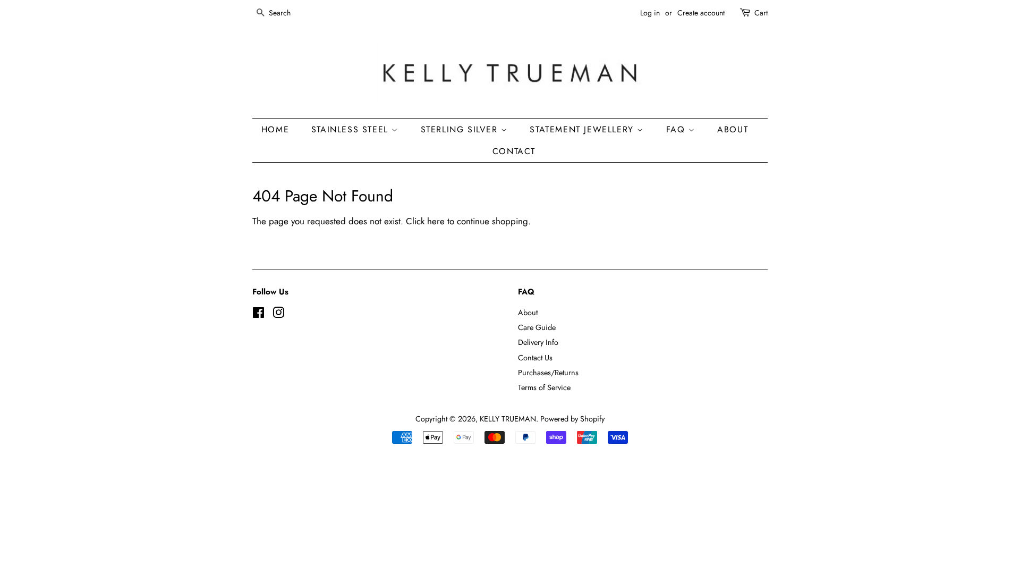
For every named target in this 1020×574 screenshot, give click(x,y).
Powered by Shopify (572, 418)
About (528, 312)
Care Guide (537, 327)
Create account (701, 12)
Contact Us (535, 357)
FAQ (677, 129)
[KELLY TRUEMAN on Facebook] (258, 314)
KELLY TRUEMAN (508, 418)
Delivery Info (538, 342)
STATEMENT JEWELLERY (583, 129)
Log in (650, 12)
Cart (761, 12)
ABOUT (732, 129)
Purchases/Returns (548, 372)
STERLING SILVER (461, 129)
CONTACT (514, 151)
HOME (275, 129)
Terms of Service (544, 387)
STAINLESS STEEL (351, 129)
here (436, 221)
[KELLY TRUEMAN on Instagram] (278, 314)
